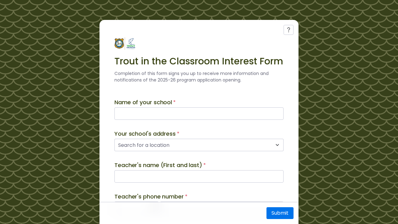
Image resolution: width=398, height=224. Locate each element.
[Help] (289, 30)
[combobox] (192, 145)
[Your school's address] (277, 145)
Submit (280, 213)
